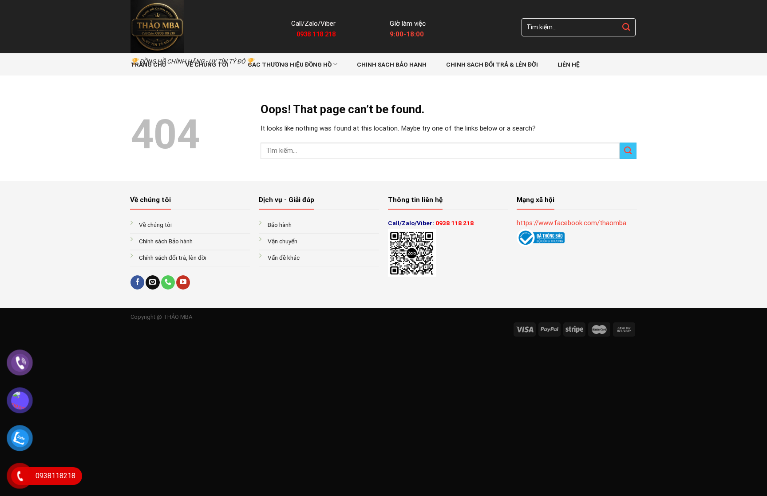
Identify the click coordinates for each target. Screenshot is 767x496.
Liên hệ (568, 64)
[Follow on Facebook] (137, 282)
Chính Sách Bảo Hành (392, 64)
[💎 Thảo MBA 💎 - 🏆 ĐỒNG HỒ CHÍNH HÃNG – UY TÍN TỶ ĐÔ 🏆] (204, 26)
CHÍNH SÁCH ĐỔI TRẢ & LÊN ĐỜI (492, 64)
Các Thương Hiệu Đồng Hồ (290, 64)
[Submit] (626, 27)
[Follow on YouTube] (183, 282)
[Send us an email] (152, 282)
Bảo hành (280, 224)
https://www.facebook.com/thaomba (571, 223)
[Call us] (168, 282)
